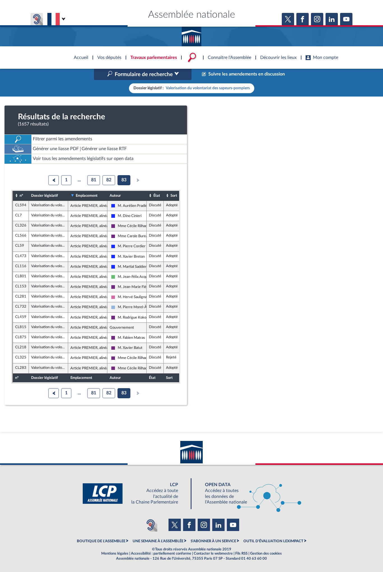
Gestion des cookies (266, 553)
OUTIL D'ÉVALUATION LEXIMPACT (273, 541)
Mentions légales (114, 553)
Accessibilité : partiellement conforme (161, 553)
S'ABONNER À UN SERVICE (213, 541)
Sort (173, 195)
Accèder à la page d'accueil (191, 34)
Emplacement (87, 195)
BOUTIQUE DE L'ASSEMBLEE (101, 541)
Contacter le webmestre (213, 553)
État (156, 195)
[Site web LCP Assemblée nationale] (135, 493)
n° (21, 195)
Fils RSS (241, 553)
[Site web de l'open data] (248, 493)
